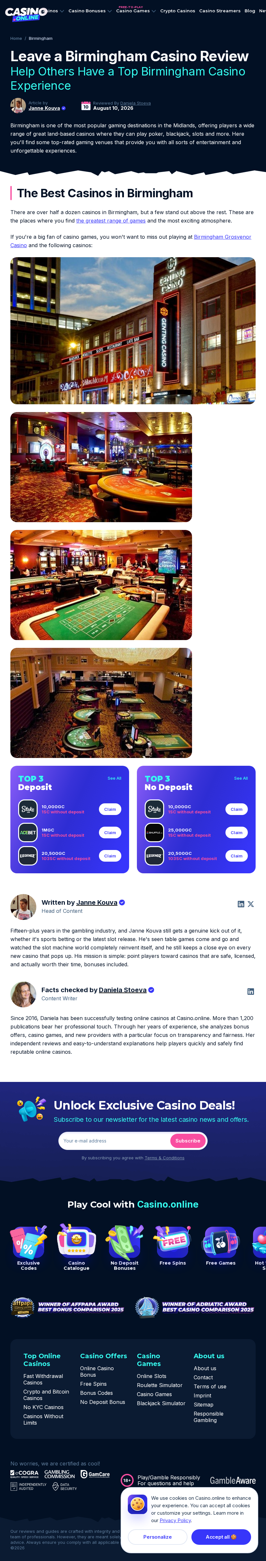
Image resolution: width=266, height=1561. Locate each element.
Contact (203, 1377)
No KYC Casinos (43, 1407)
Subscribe (187, 1141)
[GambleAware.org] (233, 1480)
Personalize (157, 1537)
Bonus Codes (96, 1393)
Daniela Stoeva (135, 103)
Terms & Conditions (165, 1157)
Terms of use (210, 1386)
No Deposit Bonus (102, 1402)
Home (16, 38)
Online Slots (151, 1376)
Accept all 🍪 (221, 1537)
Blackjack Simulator (161, 1403)
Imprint (202, 1395)
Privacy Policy (175, 1520)
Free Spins (93, 1384)
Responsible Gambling (209, 1416)
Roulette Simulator (160, 1385)
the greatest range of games (111, 220)
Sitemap (203, 1404)
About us (205, 1368)
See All (114, 778)
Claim (110, 809)
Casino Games (154, 1394)
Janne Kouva (44, 108)
